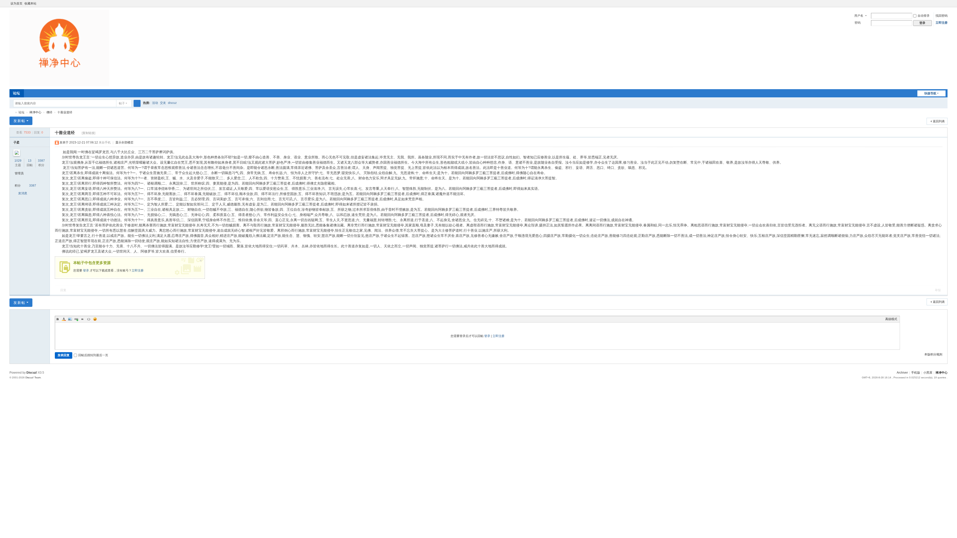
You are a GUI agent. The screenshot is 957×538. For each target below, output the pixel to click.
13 (29, 160)
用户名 (858, 15)
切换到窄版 (945, 5)
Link (76, 319)
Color (63, 319)
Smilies (94, 319)
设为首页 (16, 3)
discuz (172, 103)
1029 (17, 160)
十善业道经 (64, 112)
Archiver (902, 372)
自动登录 (924, 15)
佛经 (49, 112)
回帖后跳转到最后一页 (93, 355)
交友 (163, 103)
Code (88, 319)
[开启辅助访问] (940, 3)
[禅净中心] (59, 48)
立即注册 (942, 22)
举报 (938, 290)
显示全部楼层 (124, 142)
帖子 (122, 103)
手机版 (915, 372)
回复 (63, 290)
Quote (82, 319)
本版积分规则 (933, 354)
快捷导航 (930, 93)
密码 (858, 22)
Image (70, 319)
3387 (41, 160)
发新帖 (19, 121)
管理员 (19, 173)
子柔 (16, 142)
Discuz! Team (33, 377)
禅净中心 (11, 112)
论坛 (16, 93)
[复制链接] (88, 133)
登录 (86, 270)
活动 (155, 103)
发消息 (22, 193)
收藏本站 (30, 3)
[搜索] (137, 103)
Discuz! (31, 372)
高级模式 (891, 319)
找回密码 (942, 15)
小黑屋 (927, 372)
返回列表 (939, 121)
